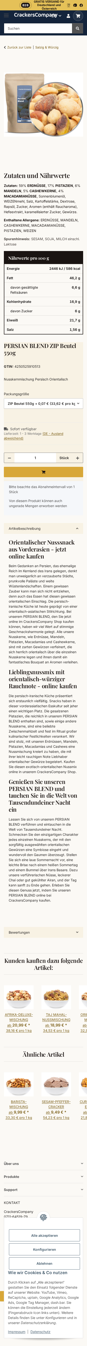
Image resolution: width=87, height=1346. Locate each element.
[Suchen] (77, 28)
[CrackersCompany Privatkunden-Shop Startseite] (36, 14)
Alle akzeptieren (44, 1235)
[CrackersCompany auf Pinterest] (75, 5)
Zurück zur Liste (19, 47)
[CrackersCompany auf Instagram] (69, 5)
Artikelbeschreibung (25, 528)
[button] (68, 16)
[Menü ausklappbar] (6, 13)
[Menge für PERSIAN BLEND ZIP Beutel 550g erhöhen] (77, 458)
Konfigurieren (44, 1249)
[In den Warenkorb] (8, 62)
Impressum (16, 1332)
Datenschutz (40, 1332)
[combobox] (43, 403)
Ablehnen (44, 1263)
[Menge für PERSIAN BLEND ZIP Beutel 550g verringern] (9, 458)
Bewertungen (19, 932)
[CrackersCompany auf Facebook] (81, 5)
